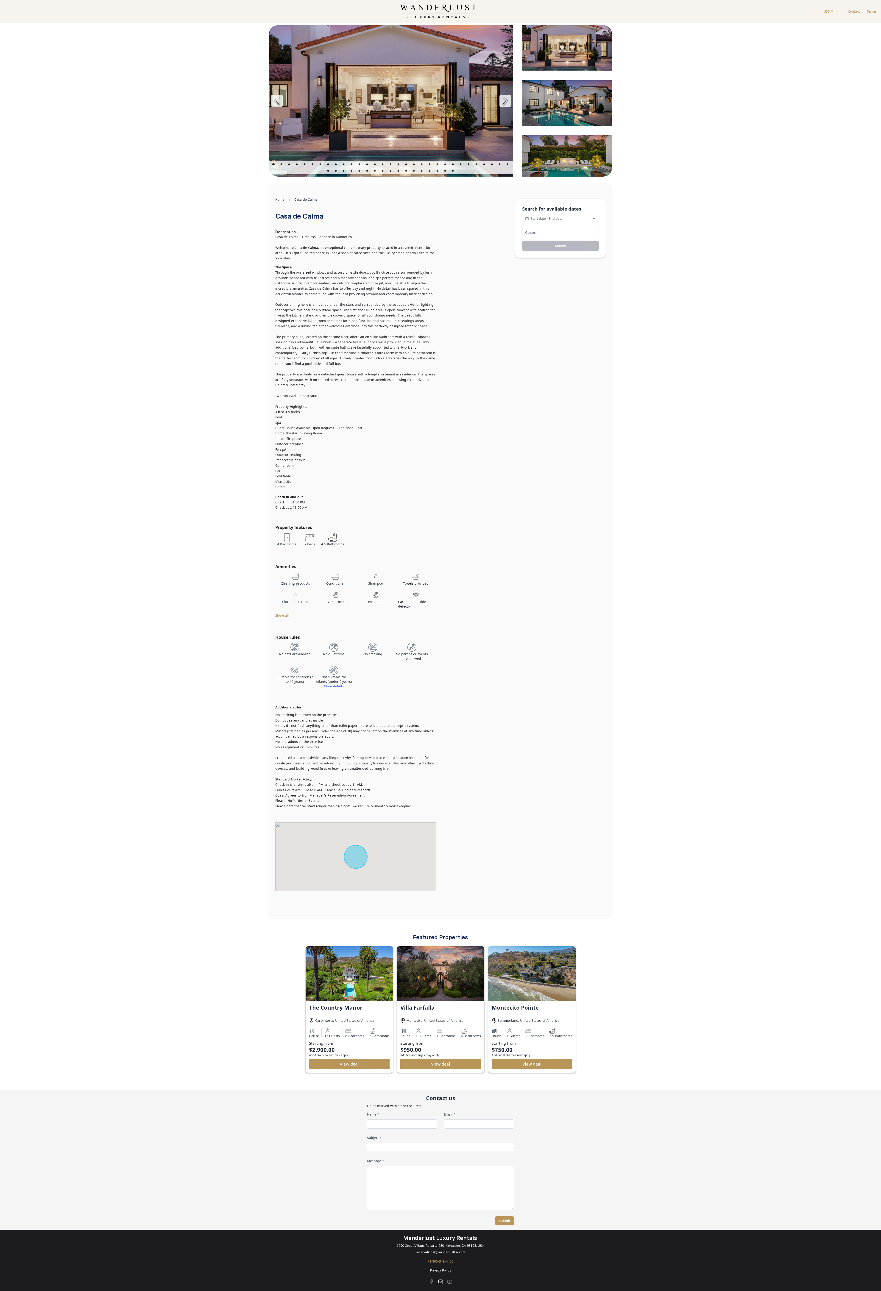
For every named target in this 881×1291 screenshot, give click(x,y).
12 (359, 165)
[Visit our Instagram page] (440, 1281)
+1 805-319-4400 (441, 1261)
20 (422, 165)
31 (508, 165)
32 (328, 171)
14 (375, 165)
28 (484, 165)
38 (375, 171)
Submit (504, 1221)
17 (398, 165)
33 (336, 171)
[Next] (505, 101)
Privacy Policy (440, 1270)
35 (352, 171)
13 (367, 165)
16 (391, 165)
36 (359, 171)
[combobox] (831, 11)
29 (492, 165)
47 (445, 171)
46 (437, 171)
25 (461, 165)
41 (398, 171)
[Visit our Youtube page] (449, 1281)
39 (383, 171)
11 (352, 165)
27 (477, 165)
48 (453, 171)
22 (437, 165)
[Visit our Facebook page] (431, 1281)
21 (430, 165)
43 (414, 171)
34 (344, 171)
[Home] (438, 11)
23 (445, 165)
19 (414, 165)
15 (383, 165)
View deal (349, 1064)
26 (469, 165)
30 (500, 165)
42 (406, 171)
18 (406, 165)
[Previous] (277, 101)
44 (422, 171)
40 (391, 171)
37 (367, 171)
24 (453, 165)
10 (344, 165)
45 (430, 171)
